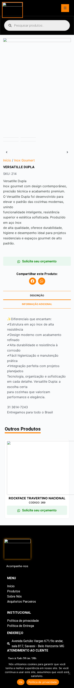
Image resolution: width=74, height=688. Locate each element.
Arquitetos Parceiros (21, 601)
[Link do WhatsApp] (12, 572)
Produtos (13, 591)
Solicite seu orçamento (39, 261)
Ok (20, 682)
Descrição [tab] (37, 295)
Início (11, 586)
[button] (32, 281)
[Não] (69, 674)
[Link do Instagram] (7, 572)
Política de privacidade (23, 621)
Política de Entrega (20, 626)
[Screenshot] (37, 74)
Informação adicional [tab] (37, 304)
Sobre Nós (14, 596)
